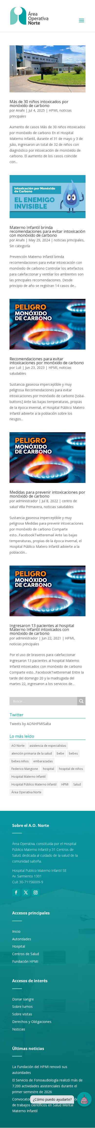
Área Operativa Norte (26, 792)
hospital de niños (71, 769)
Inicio (16, 931)
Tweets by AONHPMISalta (30, 723)
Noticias (18, 1029)
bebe (60, 753)
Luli (18, 367)
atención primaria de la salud (31, 753)
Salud (77, 784)
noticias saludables (59, 506)
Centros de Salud (25, 953)
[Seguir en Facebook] (16, 892)
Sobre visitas (22, 1014)
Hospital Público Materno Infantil (34, 784)
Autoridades (21, 939)
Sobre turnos (22, 1006)
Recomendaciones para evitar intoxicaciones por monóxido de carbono (47, 360)
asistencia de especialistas (47, 746)
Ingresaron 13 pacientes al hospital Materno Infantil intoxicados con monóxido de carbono (42, 629)
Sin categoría (20, 246)
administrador (27, 501)
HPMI (53, 110)
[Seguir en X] (26, 892)
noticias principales (69, 240)
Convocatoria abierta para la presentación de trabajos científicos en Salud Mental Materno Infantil (45, 1105)
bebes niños (19, 761)
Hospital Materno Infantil (28, 777)
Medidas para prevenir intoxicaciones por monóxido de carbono (47, 494)
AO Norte (18, 746)
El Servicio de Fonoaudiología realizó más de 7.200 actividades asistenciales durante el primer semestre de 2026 (47, 1086)
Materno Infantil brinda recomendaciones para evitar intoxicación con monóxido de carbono (47, 231)
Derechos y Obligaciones (31, 1021)
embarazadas (43, 761)
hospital (48, 769)
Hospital (18, 946)
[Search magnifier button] (81, 701)
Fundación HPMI (25, 961)
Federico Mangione (24, 769)
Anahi (20, 110)
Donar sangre (23, 999)
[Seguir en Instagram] (35, 892)
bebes (73, 753)
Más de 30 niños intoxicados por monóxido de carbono (39, 103)
